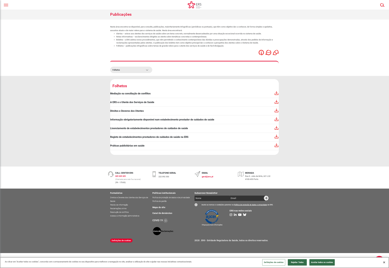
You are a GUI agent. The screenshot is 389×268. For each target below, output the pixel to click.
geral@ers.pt (207, 176)
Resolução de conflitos (119, 212)
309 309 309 (120, 176)
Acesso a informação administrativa (124, 216)
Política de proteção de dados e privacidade (250, 205)
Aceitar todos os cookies (322, 262)
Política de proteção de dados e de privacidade (171, 198)
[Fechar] (384, 262)
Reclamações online (118, 208)
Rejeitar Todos (297, 262)
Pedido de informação (119, 205)
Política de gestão (159, 201)
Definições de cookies (121, 240)
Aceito (196, 204)
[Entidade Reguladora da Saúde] (194, 4)
